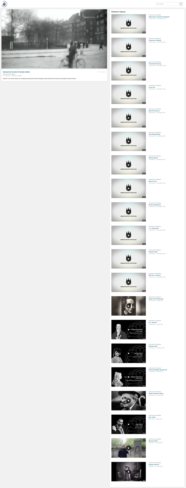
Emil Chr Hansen (154, 111)
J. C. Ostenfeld (153, 228)
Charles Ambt (153, 252)
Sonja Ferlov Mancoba (156, 299)
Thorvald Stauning (155, 64)
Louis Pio (152, 87)
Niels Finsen (153, 181)
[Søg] (181, 4)
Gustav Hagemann (155, 205)
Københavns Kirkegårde (9, 74)
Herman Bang (153, 158)
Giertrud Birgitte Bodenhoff (158, 370)
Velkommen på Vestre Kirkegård (159, 17)
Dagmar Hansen (154, 464)
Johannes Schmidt (155, 40)
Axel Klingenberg (154, 134)
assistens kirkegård (17, 75)
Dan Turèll (152, 417)
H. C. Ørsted (153, 322)
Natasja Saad (153, 346)
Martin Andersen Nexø (156, 393)
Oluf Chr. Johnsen (155, 275)
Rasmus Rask (153, 441)
